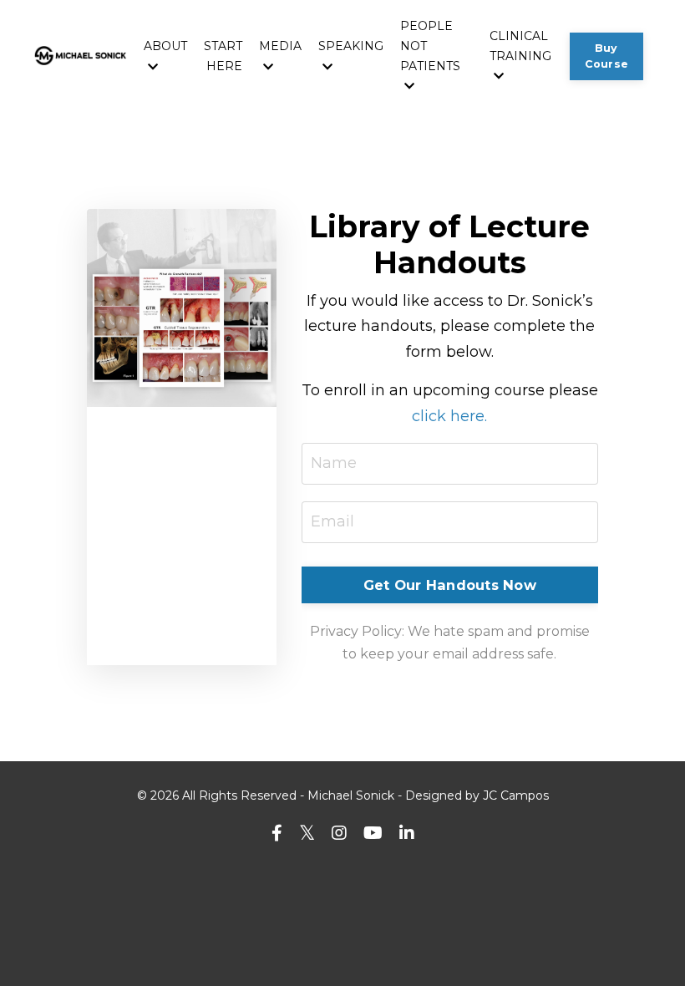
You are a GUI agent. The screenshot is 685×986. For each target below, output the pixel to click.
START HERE (223, 56)
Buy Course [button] (607, 56)
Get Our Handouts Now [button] (449, 585)
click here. (449, 416)
